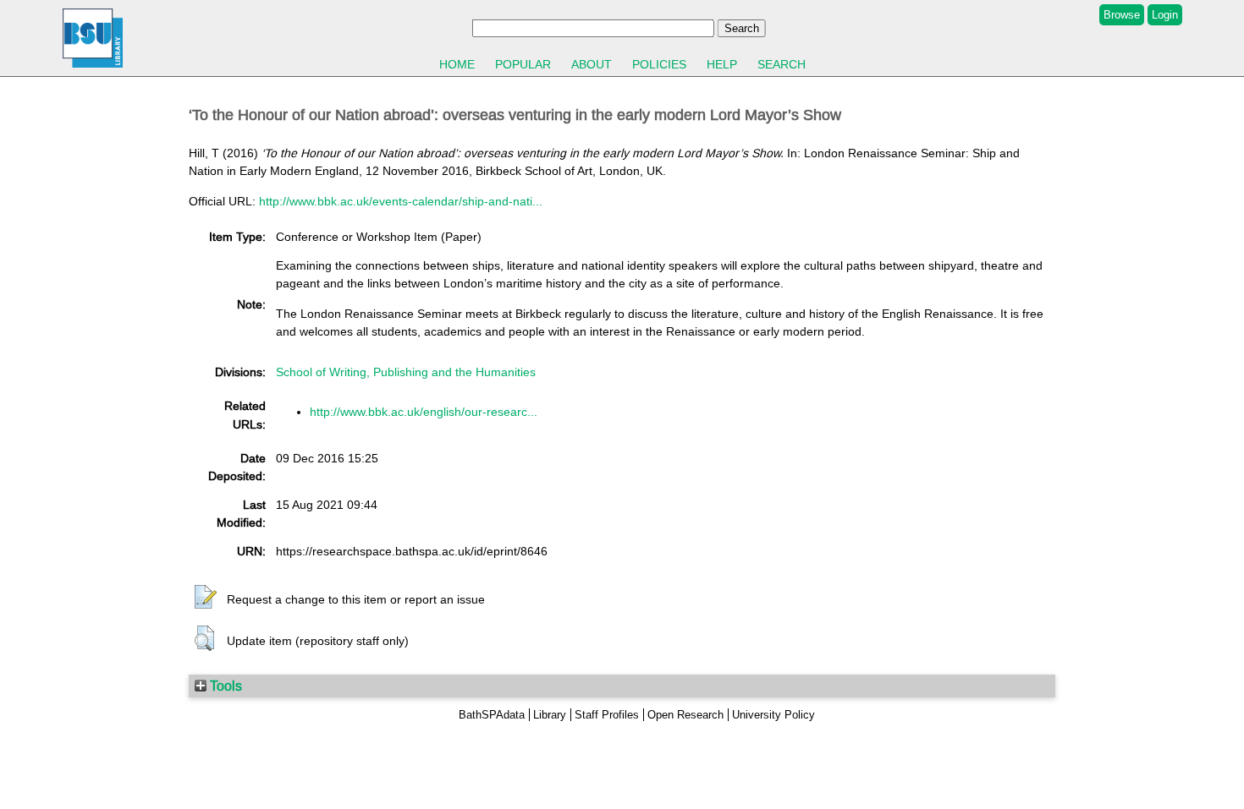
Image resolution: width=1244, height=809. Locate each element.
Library (549, 714)
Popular (523, 64)
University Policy (773, 714)
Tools (224, 685)
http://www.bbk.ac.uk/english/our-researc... (423, 411)
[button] (206, 597)
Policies (659, 64)
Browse (1122, 14)
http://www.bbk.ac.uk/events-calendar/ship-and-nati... (400, 201)
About (591, 64)
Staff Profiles (607, 714)
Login (1165, 14)
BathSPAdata (492, 714)
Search (781, 64)
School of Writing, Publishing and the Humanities (406, 372)
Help (722, 64)
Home (457, 64)
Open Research (685, 714)
